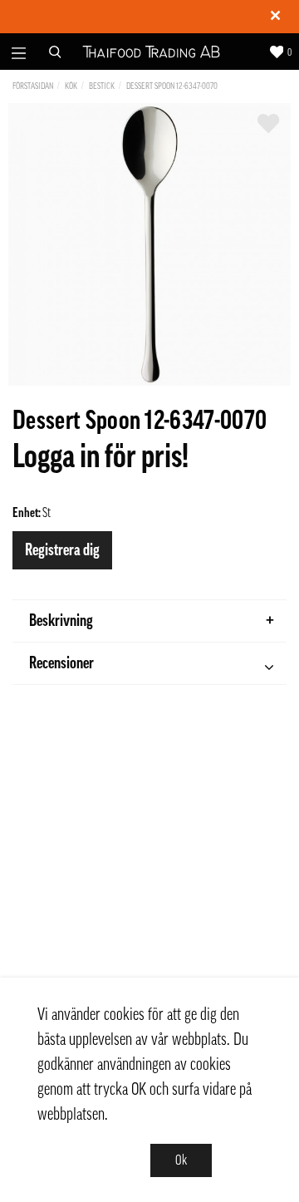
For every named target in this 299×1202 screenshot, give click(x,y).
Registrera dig (62, 550)
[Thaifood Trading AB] (151, 52)
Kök (71, 86)
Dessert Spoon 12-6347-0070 (172, 86)
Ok (181, 1160)
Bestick (102, 86)
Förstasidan (32, 86)
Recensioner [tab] (61, 663)
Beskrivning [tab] (61, 621)
